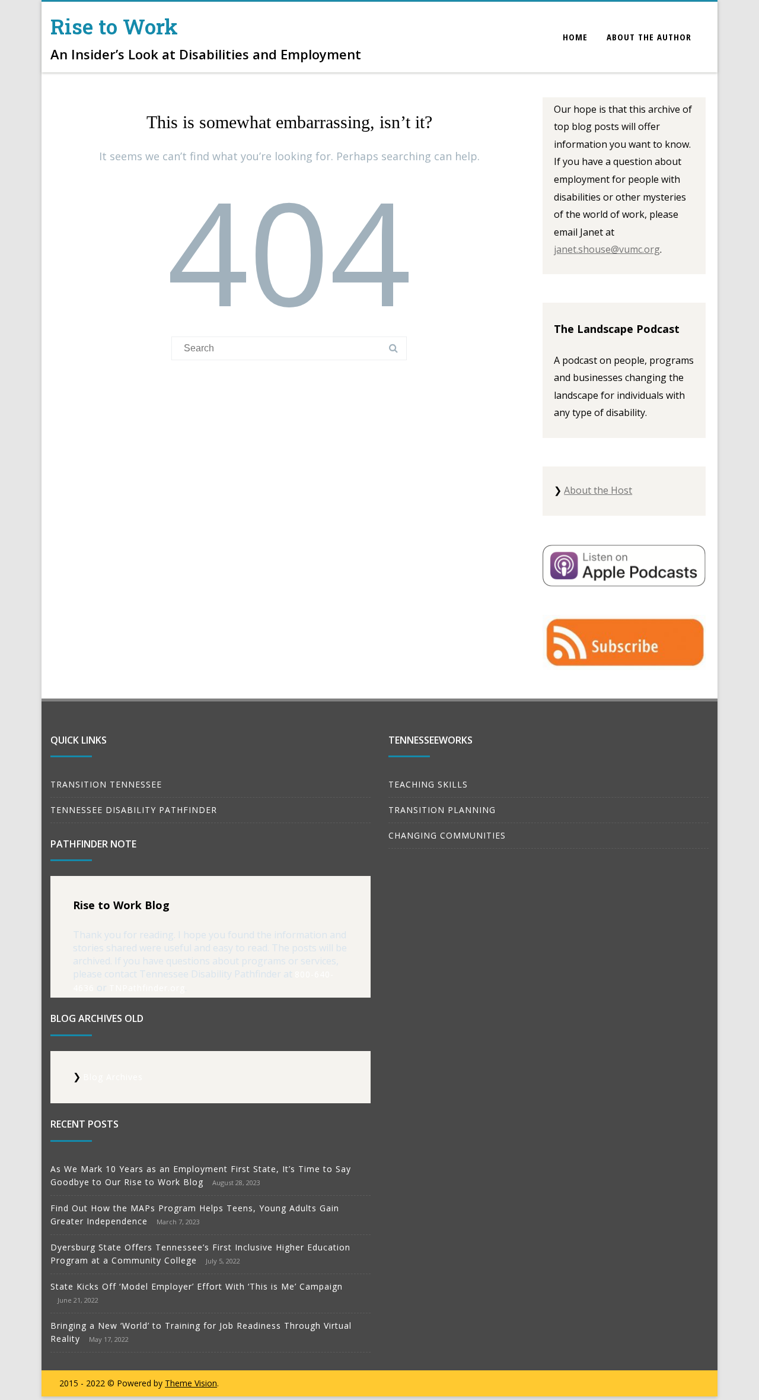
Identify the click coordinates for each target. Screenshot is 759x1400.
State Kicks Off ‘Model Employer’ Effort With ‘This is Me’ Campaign (196, 1286)
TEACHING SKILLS (428, 784)
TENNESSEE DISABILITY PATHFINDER (133, 809)
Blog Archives (113, 1076)
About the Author (649, 37)
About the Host (598, 490)
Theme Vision (191, 1383)
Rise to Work (114, 26)
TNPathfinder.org (147, 987)
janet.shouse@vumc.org (607, 249)
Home (575, 37)
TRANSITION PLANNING (442, 809)
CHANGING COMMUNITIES (447, 835)
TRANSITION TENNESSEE (106, 784)
